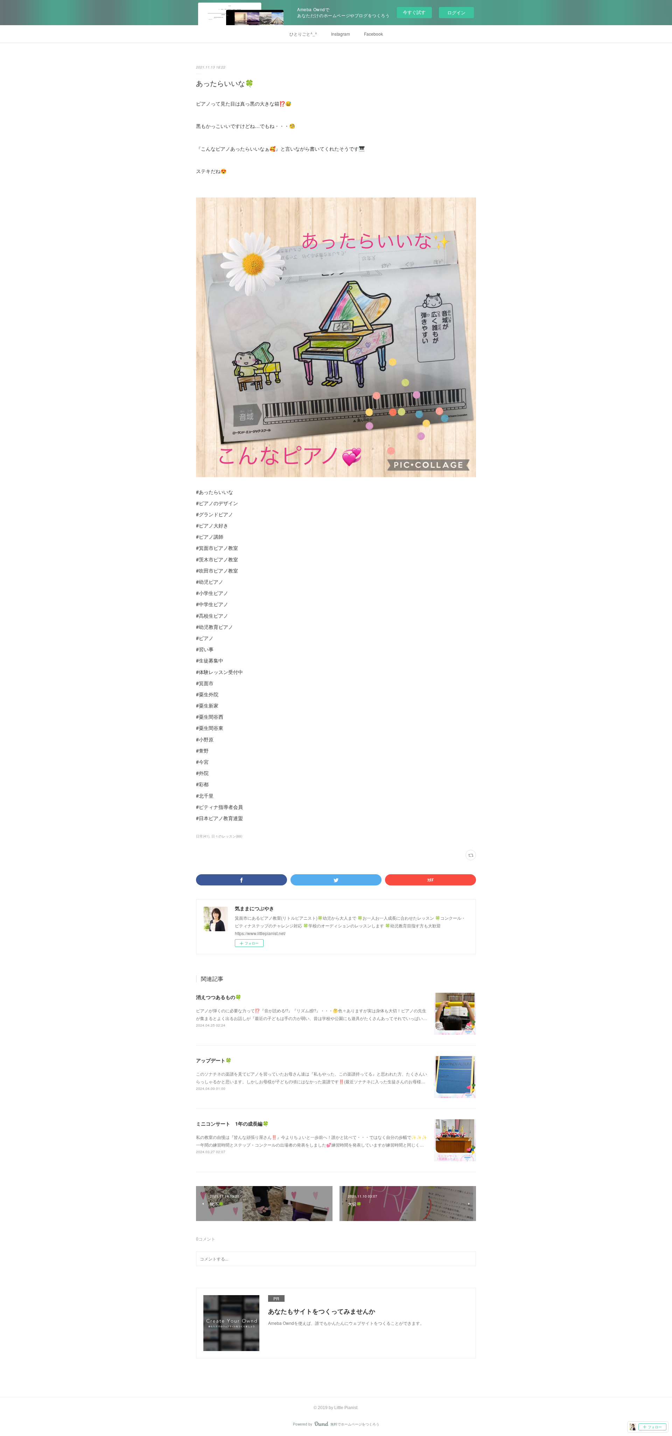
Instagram (340, 34)
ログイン (456, 12)
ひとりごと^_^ (303, 34)
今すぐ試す (414, 12)
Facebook (373, 34)
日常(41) (202, 836)
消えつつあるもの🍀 (218, 996)
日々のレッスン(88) (226, 836)
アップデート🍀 (213, 1060)
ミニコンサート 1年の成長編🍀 (232, 1123)
